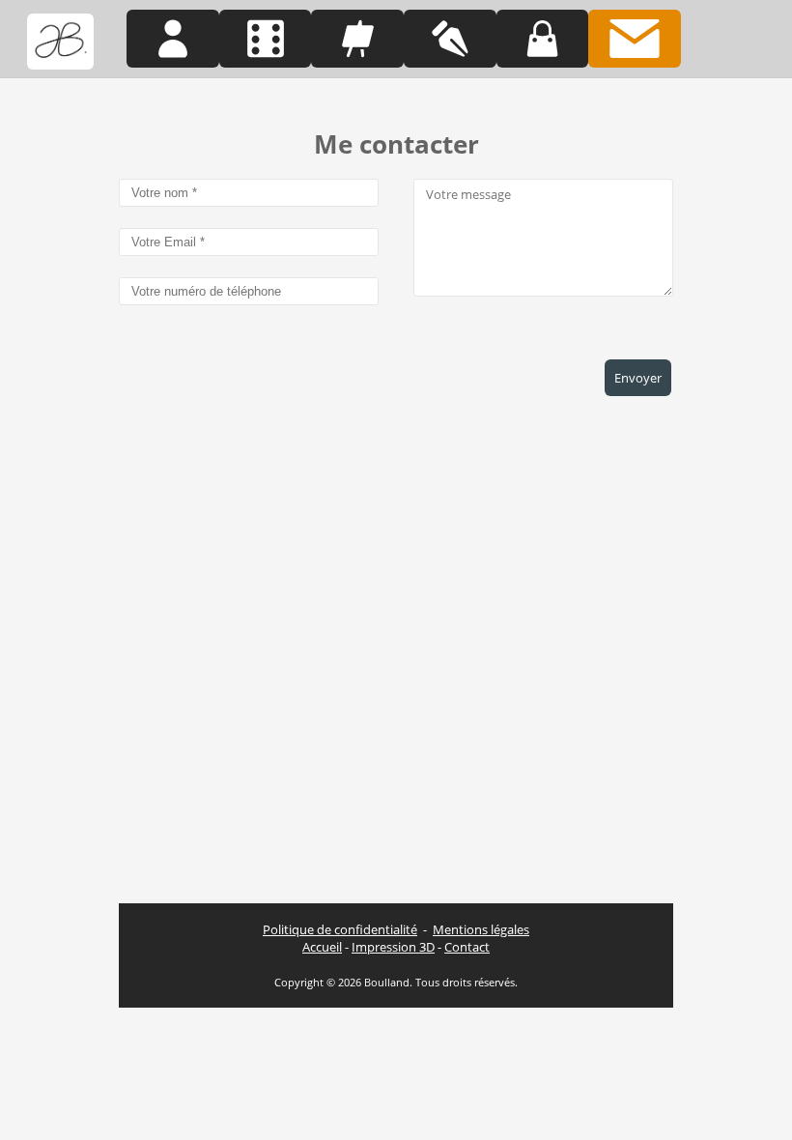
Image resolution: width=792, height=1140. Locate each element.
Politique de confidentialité (340, 929)
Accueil (322, 946)
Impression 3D (393, 946)
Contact (467, 946)
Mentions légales (481, 929)
